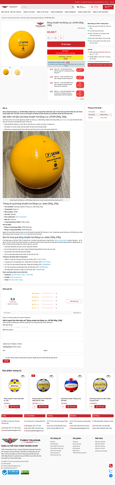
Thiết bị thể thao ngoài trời (79, 452)
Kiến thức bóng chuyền (101, 451)
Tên (4, 350)
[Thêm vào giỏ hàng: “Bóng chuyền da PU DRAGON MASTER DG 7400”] (34, 406)
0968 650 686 (23, 234)
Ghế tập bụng (76, 446)
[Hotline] (109, 465)
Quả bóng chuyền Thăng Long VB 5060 (71, 399)
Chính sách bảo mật (55, 455)
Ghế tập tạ (75, 441)
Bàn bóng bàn (76, 448)
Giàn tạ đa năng (77, 444)
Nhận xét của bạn (8, 329)
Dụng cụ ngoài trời (84, 12)
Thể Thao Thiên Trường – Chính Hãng (22, 275)
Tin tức (106, 2)
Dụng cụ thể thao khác (100, 12)
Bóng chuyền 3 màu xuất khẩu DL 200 (14, 399)
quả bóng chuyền (65, 120)
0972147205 (46, 262)
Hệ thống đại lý (54, 444)
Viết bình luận (74, 301)
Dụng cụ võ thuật (42, 12)
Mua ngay (15, 406)
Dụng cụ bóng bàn (56, 12)
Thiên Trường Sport (21, 217)
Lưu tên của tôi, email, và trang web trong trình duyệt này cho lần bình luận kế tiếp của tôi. (31, 357)
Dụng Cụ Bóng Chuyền (13, 17)
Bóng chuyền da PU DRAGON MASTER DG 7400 (41, 399)
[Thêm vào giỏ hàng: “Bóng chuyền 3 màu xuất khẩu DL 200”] (6, 406)
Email (46, 350)
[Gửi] (72, 7)
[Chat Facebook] (109, 476)
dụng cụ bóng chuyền (61, 240)
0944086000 (46, 264)
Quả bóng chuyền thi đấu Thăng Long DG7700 (100, 399)
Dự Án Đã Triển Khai (99, 2)
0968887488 (40, 269)
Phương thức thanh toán (56, 448)
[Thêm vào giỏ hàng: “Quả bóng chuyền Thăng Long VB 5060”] (63, 406)
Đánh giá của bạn (8, 325)
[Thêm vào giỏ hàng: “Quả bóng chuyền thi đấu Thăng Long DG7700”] (91, 406)
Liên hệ (112, 2)
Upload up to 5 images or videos (12, 344)
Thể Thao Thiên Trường (16, 280)
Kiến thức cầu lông (100, 446)
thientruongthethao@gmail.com (11, 466)
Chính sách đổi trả (55, 452)
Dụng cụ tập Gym (29, 12)
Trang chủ (4, 17)
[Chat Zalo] (109, 470)
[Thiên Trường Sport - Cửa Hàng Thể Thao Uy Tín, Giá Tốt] (9, 7)
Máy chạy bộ (5, 12)
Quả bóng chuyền (25, 17)
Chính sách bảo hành (55, 450)
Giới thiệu (77, 2)
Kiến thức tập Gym (100, 444)
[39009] (60, 38)
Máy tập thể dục (15, 12)
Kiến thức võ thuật (100, 448)
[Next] (43, 43)
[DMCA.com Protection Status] (25, 472)
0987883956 (43, 267)
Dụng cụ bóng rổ (70, 12)
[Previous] (4, 43)
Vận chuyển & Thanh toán (87, 2)
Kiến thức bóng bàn (100, 441)
